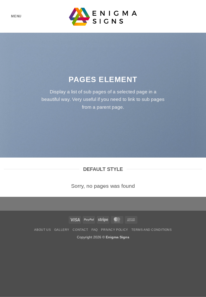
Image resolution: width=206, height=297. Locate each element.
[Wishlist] (182, 16)
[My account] (191, 16)
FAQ (94, 230)
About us (42, 230)
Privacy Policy (114, 230)
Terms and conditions (151, 230)
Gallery (61, 230)
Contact (80, 230)
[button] (12, 16)
